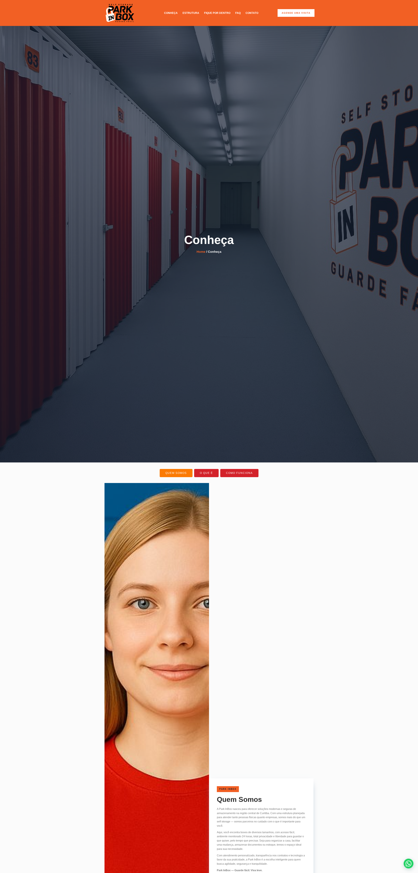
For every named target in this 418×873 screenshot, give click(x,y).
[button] (408, 863)
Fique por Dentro (217, 13)
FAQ (238, 13)
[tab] (176, 473)
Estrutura (191, 13)
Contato (252, 13)
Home (201, 251)
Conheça (171, 13)
